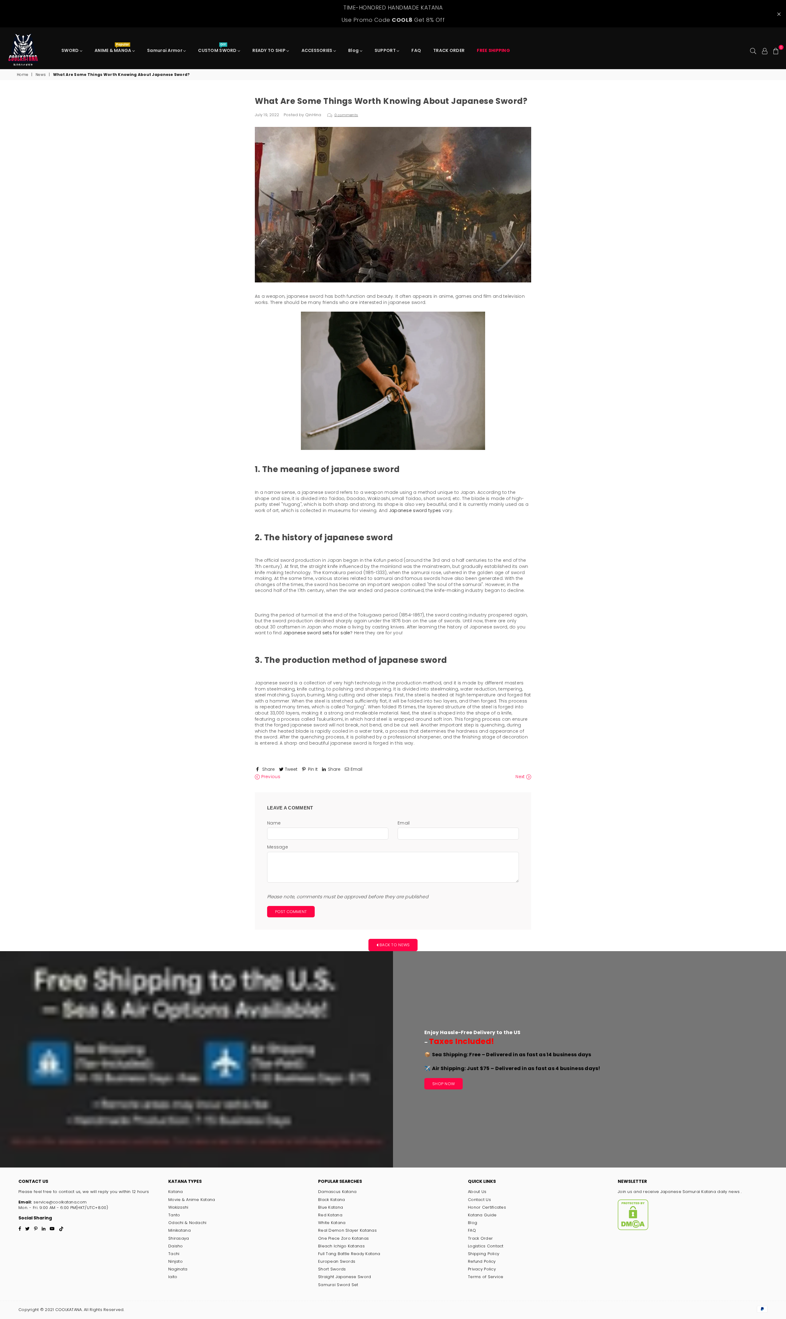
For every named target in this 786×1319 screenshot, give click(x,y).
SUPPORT (386, 50)
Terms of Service (485, 1277)
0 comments (346, 114)
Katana (175, 1192)
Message (277, 847)
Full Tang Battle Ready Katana (349, 1254)
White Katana (331, 1223)
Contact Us (479, 1200)
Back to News (394, 944)
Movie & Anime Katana (191, 1200)
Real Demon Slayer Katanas (347, 1230)
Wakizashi (178, 1207)
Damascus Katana (337, 1192)
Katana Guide (482, 1215)
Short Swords (332, 1269)
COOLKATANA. (69, 1310)
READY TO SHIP (269, 50)
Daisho (175, 1246)
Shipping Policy (483, 1254)
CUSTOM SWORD (218, 48)
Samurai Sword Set (338, 1285)
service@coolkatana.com (59, 1202)
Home (22, 74)
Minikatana (179, 1230)
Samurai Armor (165, 50)
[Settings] (764, 50)
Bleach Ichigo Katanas (341, 1246)
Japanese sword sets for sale (316, 633)
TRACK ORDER (449, 50)
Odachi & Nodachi (187, 1223)
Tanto (174, 1215)
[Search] (753, 50)
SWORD (70, 50)
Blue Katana (330, 1207)
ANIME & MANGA (113, 48)
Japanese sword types (415, 510)
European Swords (336, 1261)
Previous (270, 777)
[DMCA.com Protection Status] (633, 1229)
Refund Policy (482, 1261)
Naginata (177, 1269)
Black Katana (331, 1200)
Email (404, 823)
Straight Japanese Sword (344, 1277)
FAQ (416, 50)
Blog (354, 50)
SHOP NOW (443, 1084)
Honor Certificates (487, 1207)
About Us (477, 1192)
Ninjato (175, 1261)
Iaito (172, 1277)
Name (274, 823)
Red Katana (330, 1215)
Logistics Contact (486, 1246)
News (41, 74)
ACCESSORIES (317, 50)
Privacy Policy (482, 1269)
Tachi (173, 1254)
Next (521, 777)
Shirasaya (178, 1238)
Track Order (480, 1238)
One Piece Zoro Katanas (343, 1238)
